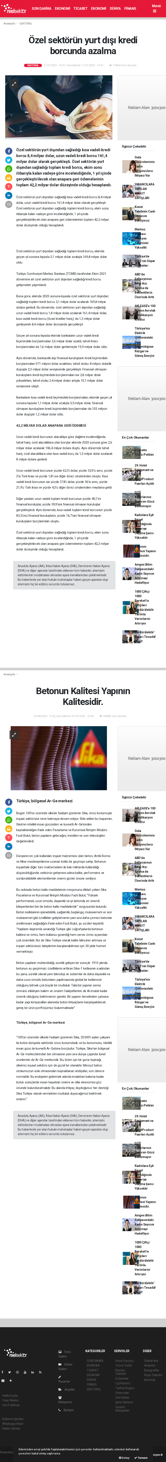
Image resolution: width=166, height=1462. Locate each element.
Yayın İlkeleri (10, 1400)
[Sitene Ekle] (12, 1380)
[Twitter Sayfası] (11, 1372)
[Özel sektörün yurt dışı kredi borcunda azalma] (58, 107)
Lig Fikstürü (122, 1383)
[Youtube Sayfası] (27, 1372)
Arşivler (69, 1389)
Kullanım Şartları (13, 1419)
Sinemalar (122, 1392)
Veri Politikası (11, 1405)
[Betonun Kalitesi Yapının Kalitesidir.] (58, 758)
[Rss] (42, 1372)
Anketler (149, 1365)
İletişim (68, 1410)
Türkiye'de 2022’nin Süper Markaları (145, 261)
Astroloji (149, 1380)
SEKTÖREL (25, 23)
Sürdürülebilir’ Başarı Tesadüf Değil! (145, 636)
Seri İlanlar (122, 1397)
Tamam (142, 1457)
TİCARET (80, 8)
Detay (125, 1457)
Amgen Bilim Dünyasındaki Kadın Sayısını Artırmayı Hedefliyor (144, 573)
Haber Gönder (11, 1428)
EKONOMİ (62, 8)
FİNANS (130, 8)
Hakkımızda (10, 1395)
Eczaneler (122, 1378)
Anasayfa (9, 23)
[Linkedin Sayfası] (34, 1372)
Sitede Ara (151, 1360)
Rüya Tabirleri (153, 1375)
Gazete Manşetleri (122, 1408)
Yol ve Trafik (123, 1365)
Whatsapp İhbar (12, 1423)
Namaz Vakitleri (120, 1372)
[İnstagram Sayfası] (19, 1372)
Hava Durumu (124, 1360)
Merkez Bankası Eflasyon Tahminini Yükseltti (141, 238)
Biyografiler (152, 1370)
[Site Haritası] (5, 1380)
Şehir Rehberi (124, 1402)
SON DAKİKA (41, 8)
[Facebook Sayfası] (4, 1372)
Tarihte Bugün (124, 1388)
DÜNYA (115, 8)
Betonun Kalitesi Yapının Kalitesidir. (145, 551)
